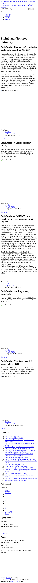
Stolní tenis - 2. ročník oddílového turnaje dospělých (21, 478)
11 (5, 510)
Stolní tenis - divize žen (12, 436)
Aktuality (7, 16)
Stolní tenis (8, 14)
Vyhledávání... (5, 9)
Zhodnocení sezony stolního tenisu (15, 480)
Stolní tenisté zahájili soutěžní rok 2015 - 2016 (19, 454)
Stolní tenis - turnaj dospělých (14, 455)
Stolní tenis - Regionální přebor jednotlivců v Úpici (20, 459)
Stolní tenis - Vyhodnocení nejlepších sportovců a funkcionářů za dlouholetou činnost (20, 451)
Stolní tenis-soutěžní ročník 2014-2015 (16, 473)
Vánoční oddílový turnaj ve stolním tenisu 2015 (19, 447)
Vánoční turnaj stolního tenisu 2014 (16, 466)
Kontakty (7, 19)
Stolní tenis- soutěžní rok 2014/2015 (16, 464)
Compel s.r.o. (14, 581)
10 (5, 508)
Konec (7, 514)
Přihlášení (4, 533)
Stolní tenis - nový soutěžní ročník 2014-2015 (19, 468)
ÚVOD (8, 578)
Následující (8, 512)
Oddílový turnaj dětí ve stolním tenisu (16, 457)
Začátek (7, 491)
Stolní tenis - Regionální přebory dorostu (17, 448)
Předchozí (8, 493)
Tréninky (7, 17)
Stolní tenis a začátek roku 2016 (14, 438)
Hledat (31, 9)
